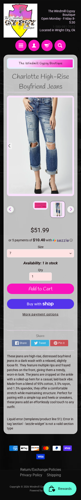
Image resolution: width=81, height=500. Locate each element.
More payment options (40, 314)
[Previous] (10, 209)
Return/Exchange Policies (40, 469)
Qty (40, 270)
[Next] (70, 209)
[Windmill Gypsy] (20, 21)
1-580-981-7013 (64, 26)
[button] (40, 240)
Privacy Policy (31, 475)
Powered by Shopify (41, 490)
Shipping (54, 475)
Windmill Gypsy (39, 486)
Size (40, 247)
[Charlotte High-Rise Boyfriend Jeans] (57, 209)
